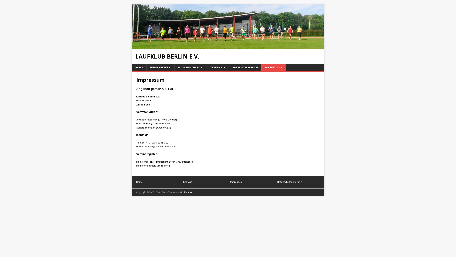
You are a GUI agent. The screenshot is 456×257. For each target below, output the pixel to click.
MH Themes (186, 192)
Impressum (272, 67)
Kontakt (187, 181)
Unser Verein (159, 67)
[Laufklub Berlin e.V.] (228, 47)
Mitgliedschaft (189, 67)
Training (216, 67)
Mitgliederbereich (245, 67)
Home (139, 67)
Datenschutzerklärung (289, 181)
